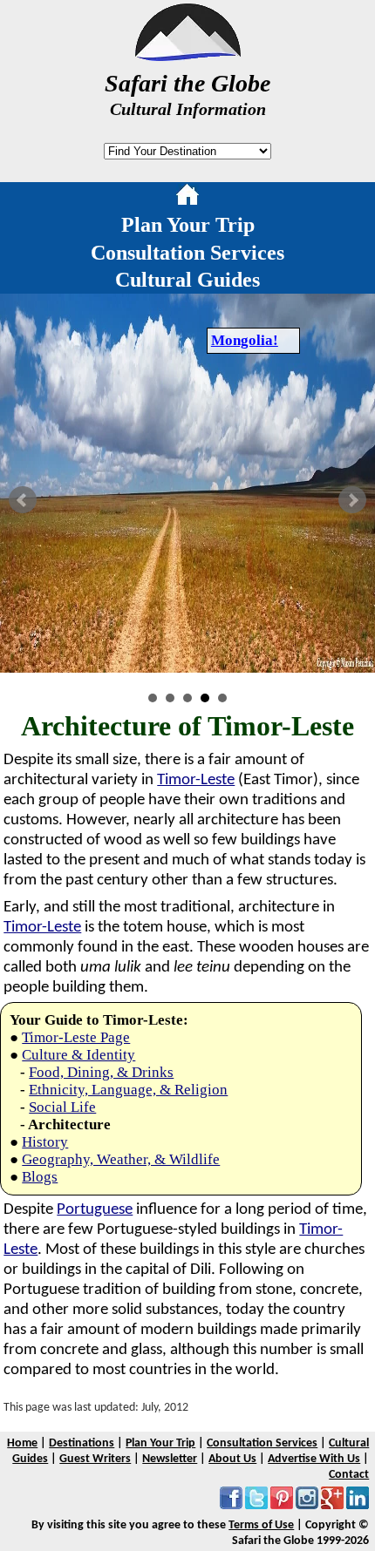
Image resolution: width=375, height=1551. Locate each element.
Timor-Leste (196, 780)
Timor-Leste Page (76, 1037)
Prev (23, 500)
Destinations (81, 1443)
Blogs (40, 1176)
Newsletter (169, 1459)
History (45, 1142)
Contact (349, 1474)
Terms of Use (261, 1525)
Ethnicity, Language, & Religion (128, 1089)
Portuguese (95, 1210)
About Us (232, 1459)
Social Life (62, 1107)
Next (352, 500)
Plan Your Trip (188, 224)
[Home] (187, 197)
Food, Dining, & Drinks (101, 1072)
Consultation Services (187, 252)
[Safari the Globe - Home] (188, 54)
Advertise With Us (314, 1459)
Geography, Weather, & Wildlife (121, 1159)
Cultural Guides (187, 279)
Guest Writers (95, 1459)
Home (22, 1443)
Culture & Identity (78, 1054)
